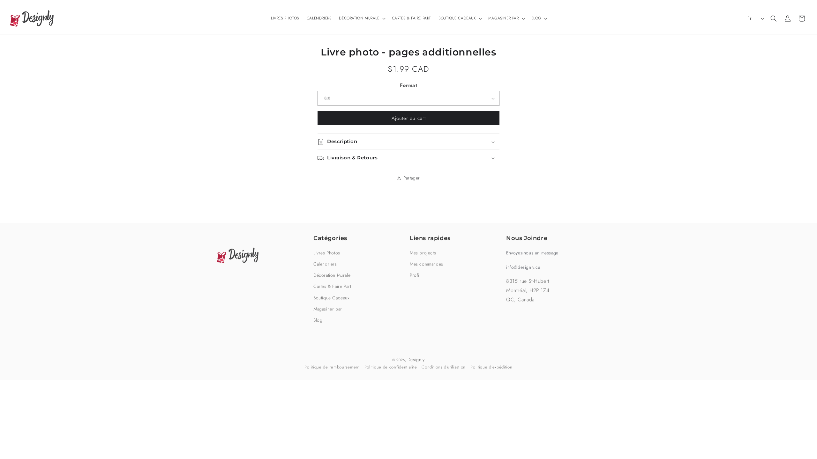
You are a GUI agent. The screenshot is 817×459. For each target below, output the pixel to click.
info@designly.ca (523, 267)
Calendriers (325, 264)
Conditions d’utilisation (444, 367)
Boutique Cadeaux (331, 298)
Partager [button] (411, 178)
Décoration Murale (331, 275)
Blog (317, 320)
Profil (415, 275)
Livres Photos (326, 253)
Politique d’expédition (491, 367)
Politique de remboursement (331, 367)
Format (408, 85)
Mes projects (423, 253)
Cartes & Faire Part (332, 286)
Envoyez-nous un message (532, 253)
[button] (361, 18)
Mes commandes (426, 264)
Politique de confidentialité (390, 367)
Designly (416, 359)
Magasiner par (327, 309)
